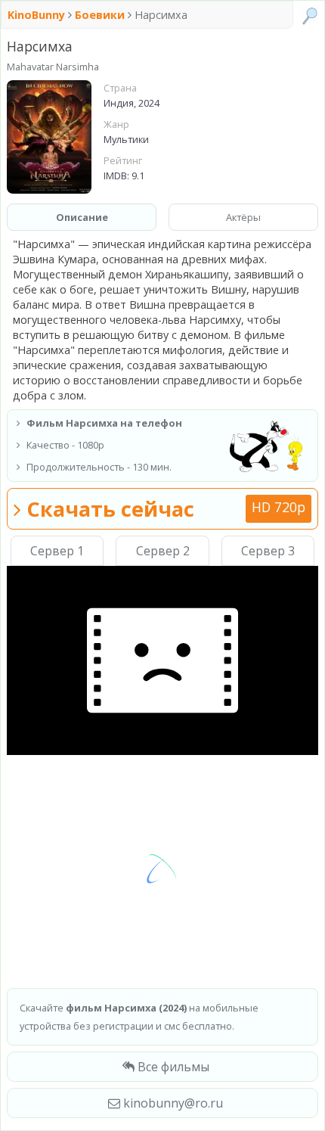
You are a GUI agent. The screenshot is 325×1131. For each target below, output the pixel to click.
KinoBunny (38, 15)
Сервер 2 (163, 550)
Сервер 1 (57, 550)
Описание (82, 217)
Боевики (100, 15)
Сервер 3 (268, 550)
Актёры (243, 217)
